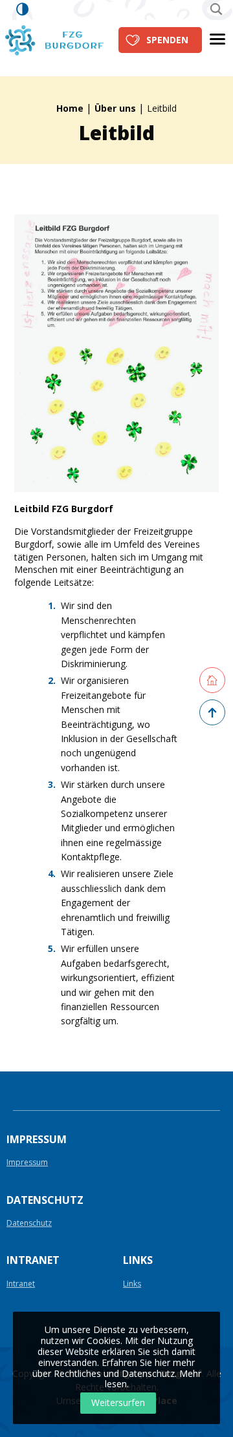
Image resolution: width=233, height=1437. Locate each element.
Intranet (20, 1284)
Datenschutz (29, 1223)
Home (69, 108)
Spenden (167, 40)
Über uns (115, 108)
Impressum (27, 1163)
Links (132, 1284)
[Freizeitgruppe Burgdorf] (54, 39)
